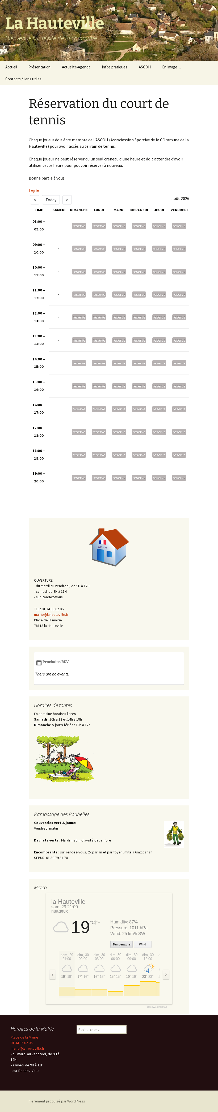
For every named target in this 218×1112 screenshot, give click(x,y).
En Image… (171, 66)
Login (34, 190)
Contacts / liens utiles (23, 78)
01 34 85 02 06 (21, 1042)
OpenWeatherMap (157, 1007)
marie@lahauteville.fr (27, 1048)
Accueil (11, 66)
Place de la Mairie (24, 1037)
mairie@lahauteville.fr (51, 614)
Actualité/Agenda (76, 66)
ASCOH (145, 66)
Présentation (39, 66)
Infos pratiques (114, 66)
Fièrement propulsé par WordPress (57, 1101)
